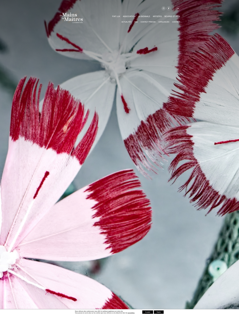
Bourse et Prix (172, 16)
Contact (176, 22)
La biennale (144, 16)
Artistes (157, 16)
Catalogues (163, 22)
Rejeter (159, 312)
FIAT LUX (116, 16)
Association (129, 16)
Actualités (126, 22)
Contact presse (148, 22)
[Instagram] (163, 8)
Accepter (147, 312)
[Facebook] (169, 8)
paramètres (131, 313)
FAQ (136, 22)
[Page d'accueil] (71, 16)
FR (178, 8)
